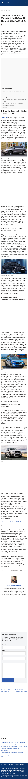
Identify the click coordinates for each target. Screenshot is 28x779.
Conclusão (5, 107)
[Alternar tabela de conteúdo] (26, 89)
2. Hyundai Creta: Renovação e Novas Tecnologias (12, 96)
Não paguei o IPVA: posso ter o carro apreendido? (12, 752)
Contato (11, 766)
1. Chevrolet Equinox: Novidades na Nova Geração (13, 92)
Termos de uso (4, 766)
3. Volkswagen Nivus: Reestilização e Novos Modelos (14, 100)
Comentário (5, 662)
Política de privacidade (20, 764)
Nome (4, 644)
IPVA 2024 (3, 10)
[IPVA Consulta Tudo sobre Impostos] (10, 3)
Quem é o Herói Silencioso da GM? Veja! (11, 521)
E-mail (4, 650)
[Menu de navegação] (2, 3)
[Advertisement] (14, 73)
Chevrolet (5, 117)
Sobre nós (10, 764)
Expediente (3, 764)
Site (3, 656)
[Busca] (25, 3)
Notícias (8, 10)
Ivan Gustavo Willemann (8, 24)
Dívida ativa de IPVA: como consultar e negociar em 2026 (14, 746)
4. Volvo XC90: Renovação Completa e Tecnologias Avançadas (12, 104)
